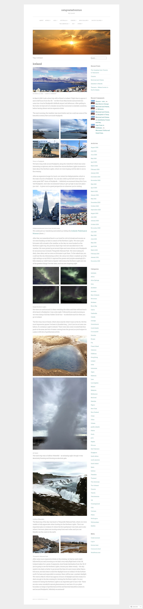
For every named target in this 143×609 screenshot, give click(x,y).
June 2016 (94, 239)
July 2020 (94, 217)
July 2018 (93, 231)
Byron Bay (94, 306)
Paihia (93, 430)
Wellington (94, 518)
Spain (92, 467)
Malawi (93, 386)
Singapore (94, 452)
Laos (92, 379)
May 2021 (93, 198)
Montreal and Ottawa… (103, 106)
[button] (46, 129)
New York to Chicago (102, 104)
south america (95, 460)
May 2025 (93, 184)
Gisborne (93, 350)
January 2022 (95, 195)
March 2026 (94, 166)
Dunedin (93, 335)
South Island (94, 463)
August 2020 (94, 213)
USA (92, 507)
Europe (73, 20)
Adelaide (93, 273)
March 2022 (94, 191)
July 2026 (94, 151)
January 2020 (95, 220)
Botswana (94, 298)
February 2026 (95, 169)
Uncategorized (95, 504)
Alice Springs (95, 280)
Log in (93, 541)
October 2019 (95, 224)
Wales (93, 515)
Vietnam (93, 511)
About (41, 20)
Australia (63, 20)
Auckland (93, 287)
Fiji (92, 342)
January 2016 (95, 257)
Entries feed (94, 545)
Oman (93, 416)
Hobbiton (94, 353)
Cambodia (94, 313)
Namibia (93, 401)
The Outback (95, 485)
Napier (93, 405)
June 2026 (94, 154)
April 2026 (94, 162)
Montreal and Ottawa (97, 80)
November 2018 (95, 228)
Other (80, 23)
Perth (92, 434)
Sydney (93, 471)
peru (92, 438)
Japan (92, 372)
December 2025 (95, 177)
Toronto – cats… (100, 101)
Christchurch (95, 324)
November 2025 (95, 180)
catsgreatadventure (71, 10)
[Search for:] (99, 58)
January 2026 (95, 173)
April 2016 (94, 246)
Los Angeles (94, 383)
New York (94, 408)
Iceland (37, 64)
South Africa (94, 456)
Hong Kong (94, 357)
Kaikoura (93, 375)
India (92, 364)
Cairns (93, 309)
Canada (93, 317)
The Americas (63, 23)
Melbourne (94, 394)
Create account (95, 538)
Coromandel (94, 331)
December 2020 (95, 202)
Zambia (93, 526)
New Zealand (83, 20)
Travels (93, 493)
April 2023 (94, 188)
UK (73, 23)
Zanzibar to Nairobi (96, 83)
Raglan (93, 441)
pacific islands (97, 20)
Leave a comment (50, 93)
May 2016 (93, 242)
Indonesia (94, 368)
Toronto (93, 76)
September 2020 (96, 209)
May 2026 (94, 158)
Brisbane (93, 302)
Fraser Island (95, 346)
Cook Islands (95, 328)
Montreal (93, 397)
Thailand (93, 478)
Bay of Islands (95, 295)
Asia (54, 20)
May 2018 (93, 235)
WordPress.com (95, 552)
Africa (47, 20)
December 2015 (95, 261)
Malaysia (101, 109)
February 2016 (95, 253)
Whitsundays (95, 522)
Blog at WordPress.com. (40, 599)
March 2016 (94, 250)
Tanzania (93, 474)
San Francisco (95, 449)
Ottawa (93, 423)
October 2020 (95, 206)
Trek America (95, 496)
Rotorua (93, 445)
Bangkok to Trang (103, 114)
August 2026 (94, 147)
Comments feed (96, 549)
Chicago (93, 320)
